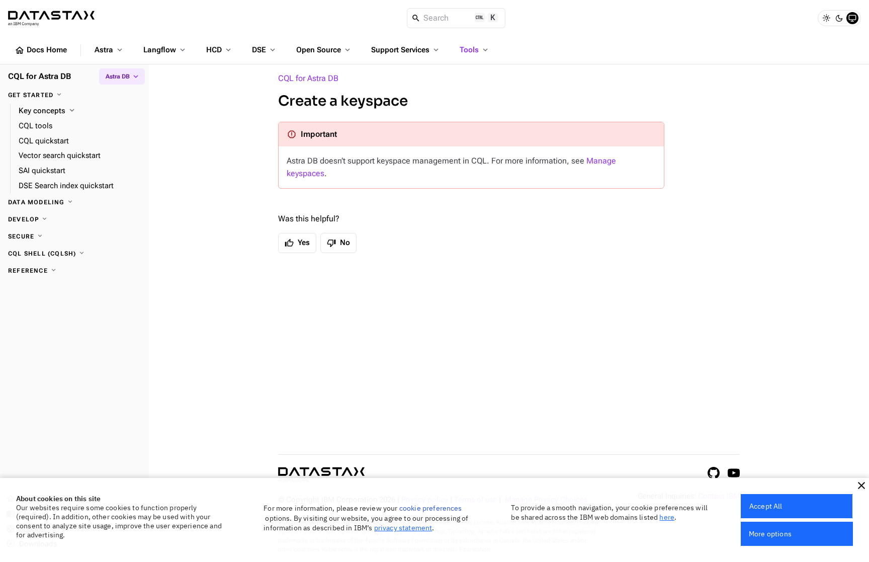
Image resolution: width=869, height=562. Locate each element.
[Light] (826, 18)
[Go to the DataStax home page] (321, 475)
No (338, 243)
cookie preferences (430, 508)
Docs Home (41, 50)
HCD (219, 49)
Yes (297, 243)
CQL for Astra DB (308, 78)
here (666, 517)
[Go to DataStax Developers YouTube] (734, 473)
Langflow (165, 49)
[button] (861, 485)
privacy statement (403, 527)
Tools (475, 49)
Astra (109, 49)
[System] (852, 18)
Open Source (324, 49)
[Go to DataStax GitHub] (714, 473)
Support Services (406, 49)
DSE (264, 49)
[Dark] (839, 18)
